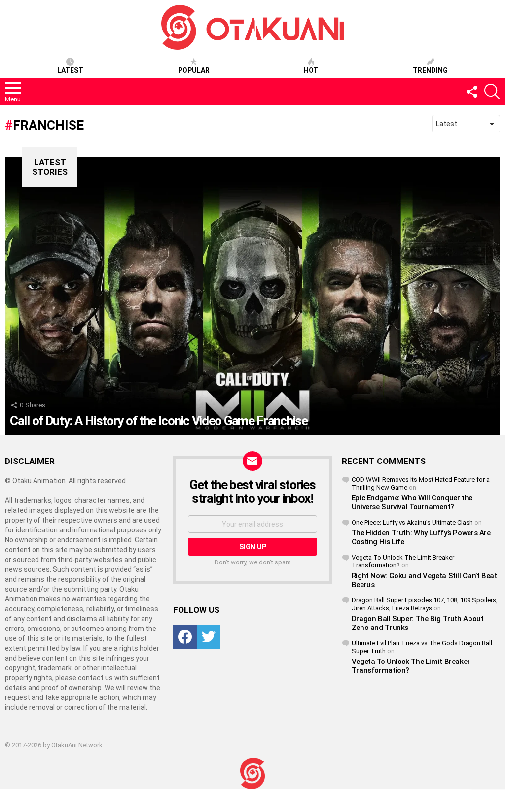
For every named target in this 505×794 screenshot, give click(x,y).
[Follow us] (471, 91)
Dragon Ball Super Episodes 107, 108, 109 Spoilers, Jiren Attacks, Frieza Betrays (425, 604)
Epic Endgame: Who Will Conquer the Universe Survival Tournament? (412, 502)
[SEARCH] (492, 91)
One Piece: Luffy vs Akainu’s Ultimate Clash (412, 522)
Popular (194, 70)
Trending (430, 70)
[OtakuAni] (252, 774)
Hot (311, 70)
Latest (70, 70)
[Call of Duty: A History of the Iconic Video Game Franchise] (252, 296)
